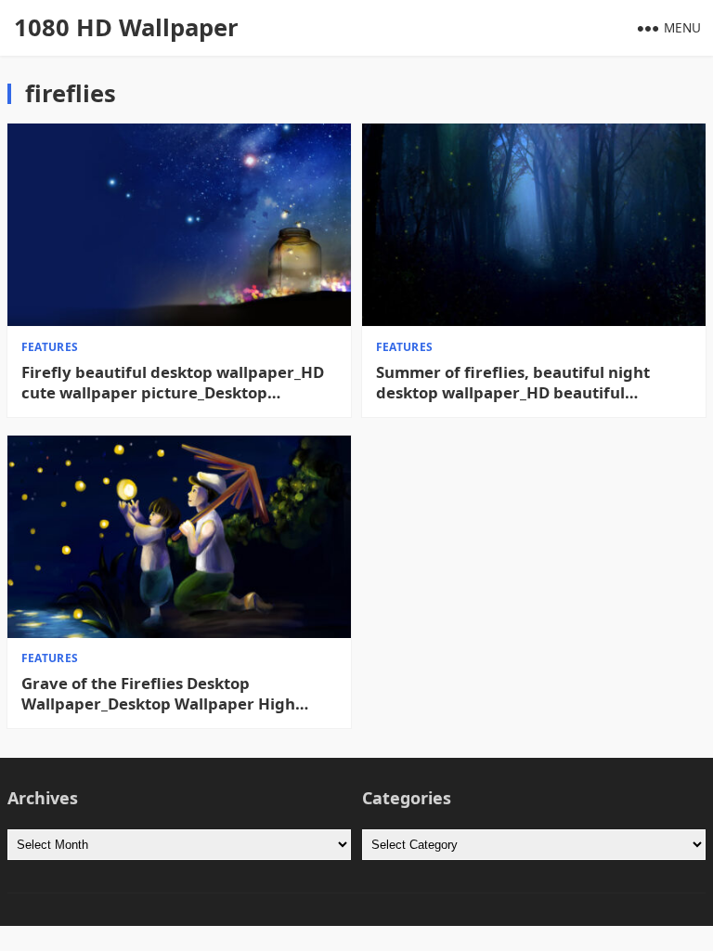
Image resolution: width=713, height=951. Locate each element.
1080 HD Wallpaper (126, 27)
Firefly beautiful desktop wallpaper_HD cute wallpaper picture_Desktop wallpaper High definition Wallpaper (172, 382)
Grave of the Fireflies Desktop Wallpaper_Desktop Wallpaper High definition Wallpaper (158, 693)
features (50, 347)
